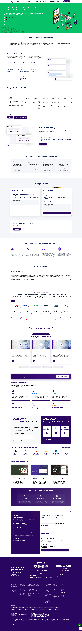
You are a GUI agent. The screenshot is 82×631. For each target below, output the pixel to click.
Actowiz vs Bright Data (48, 584)
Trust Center (55, 597)
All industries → (30, 598)
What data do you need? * (61, 521)
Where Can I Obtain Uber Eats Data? (19, 282)
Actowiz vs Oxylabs (48, 585)
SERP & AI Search (22, 594)
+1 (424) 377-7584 (17, 538)
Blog (49, 571)
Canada (56, 607)
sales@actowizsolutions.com (19, 540)
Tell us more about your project (48, 538)
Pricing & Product (22, 584)
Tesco (37, 586)
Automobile (55, 300)
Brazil (26, 609)
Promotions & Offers (23, 590)
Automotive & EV (30, 596)
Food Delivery (30, 588)
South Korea (34, 609)
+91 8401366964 (66, 574)
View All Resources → (67, 462)
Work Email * (58, 517)
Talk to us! (63, 565)
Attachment (44, 544)
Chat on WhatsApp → (18, 542)
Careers (40, 571)
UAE (30, 607)
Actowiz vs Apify (47, 590)
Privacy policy (63, 589)
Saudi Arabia (35, 607)
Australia (51, 607)
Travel (62, 300)
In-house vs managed (48, 594)
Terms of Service (43, 624)
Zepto (37, 589)
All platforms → (38, 593)
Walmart (37, 585)
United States (14, 607)
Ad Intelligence (22, 595)
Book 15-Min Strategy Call (62, 376)
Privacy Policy (46, 627)
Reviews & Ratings (22, 589)
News (41, 573)
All (13, 300)
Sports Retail (48, 300)
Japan (20, 609)
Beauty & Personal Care (31, 594)
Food (42, 300)
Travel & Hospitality (31, 589)
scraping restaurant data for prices (43, 39)
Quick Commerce (21, 300)
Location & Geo (22, 593)
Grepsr (46, 595)
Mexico (56, 609)
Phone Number (44, 525)
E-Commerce (35, 300)
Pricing (62, 585)
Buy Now (10, 117)
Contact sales (63, 588)
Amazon (37, 584)
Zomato (37, 590)
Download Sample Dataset (21, 117)
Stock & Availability (23, 585)
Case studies (55, 593)
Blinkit (37, 588)
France (13, 609)
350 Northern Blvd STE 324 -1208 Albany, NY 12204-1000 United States (20, 614)
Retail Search (22, 588)
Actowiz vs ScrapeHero (48, 586)
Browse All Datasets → (66, 447)
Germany (41, 607)
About (32, 571)
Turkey (49, 609)
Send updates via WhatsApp (46, 531)
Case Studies (45, 571)
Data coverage (55, 586)
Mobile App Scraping (14, 592)
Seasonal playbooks (56, 596)
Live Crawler (13, 587)
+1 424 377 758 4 (66, 570)
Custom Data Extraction (13, 591)
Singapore (46, 607)
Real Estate (68, 300)
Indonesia (42, 609)
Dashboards (55, 585)
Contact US (66, 1)
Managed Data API (14, 586)
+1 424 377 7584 (64, 594)
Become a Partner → (48, 439)
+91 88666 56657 (66, 568)
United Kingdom (21, 607)
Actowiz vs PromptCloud (47, 589)
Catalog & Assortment (23, 586)
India (27, 607)
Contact (36, 571)
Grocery (28, 300)
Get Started (8, 27)
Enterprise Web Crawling (13, 585)
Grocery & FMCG (30, 586)
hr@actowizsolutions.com (64, 576)
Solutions (54, 584)
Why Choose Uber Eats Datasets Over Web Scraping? (22, 279)
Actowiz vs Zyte (47, 591)
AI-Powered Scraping (14, 589)
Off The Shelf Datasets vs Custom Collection (48, 601)
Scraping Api (47, 599)
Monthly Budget (45, 533)
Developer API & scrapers (55, 589)
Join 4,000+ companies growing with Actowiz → (41, 328)
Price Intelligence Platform (47, 597)
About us (62, 584)
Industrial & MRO (30, 595)
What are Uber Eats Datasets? (17, 271)
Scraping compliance (56, 595)
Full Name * (43, 517)
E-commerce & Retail (31, 584)
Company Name (44, 521)
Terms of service (64, 590)
